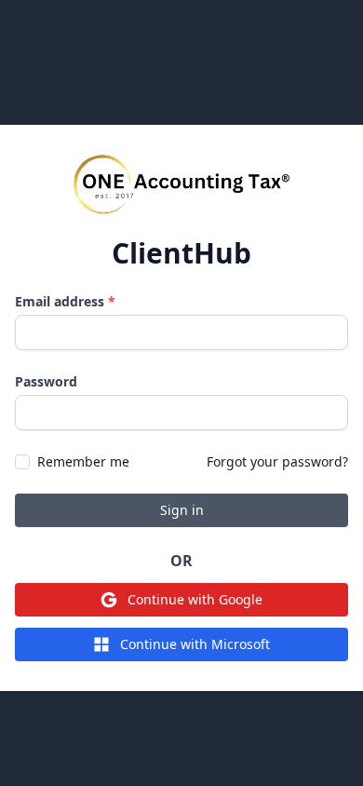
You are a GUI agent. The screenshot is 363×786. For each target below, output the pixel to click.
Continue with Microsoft (195, 644)
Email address (65, 301)
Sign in (182, 510)
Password (46, 381)
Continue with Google (195, 599)
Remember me (83, 461)
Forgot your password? (277, 461)
